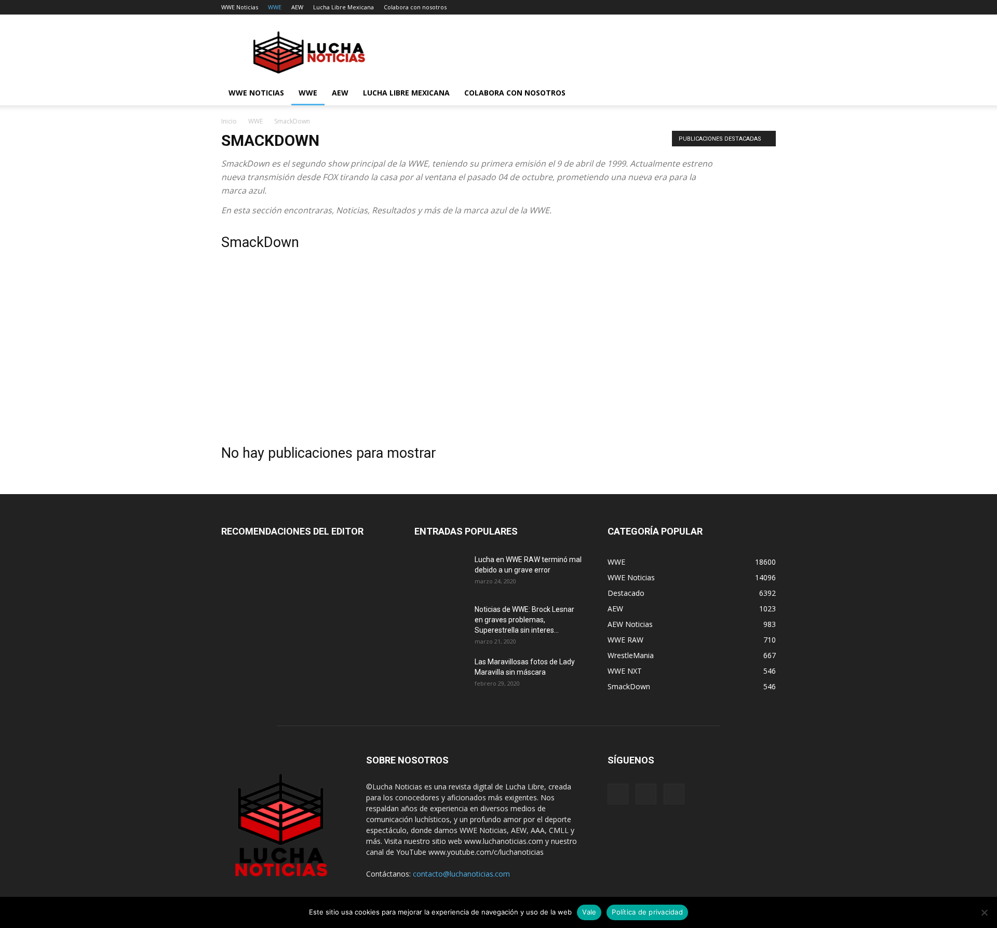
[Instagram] (646, 794)
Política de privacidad (647, 912)
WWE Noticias (239, 7)
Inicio (229, 121)
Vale (589, 912)
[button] (763, 94)
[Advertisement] (498, 349)
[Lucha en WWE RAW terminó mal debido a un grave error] (440, 572)
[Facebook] (618, 794)
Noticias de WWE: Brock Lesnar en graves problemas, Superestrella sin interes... (524, 619)
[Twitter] (674, 794)
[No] (984, 912)
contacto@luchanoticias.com (461, 874)
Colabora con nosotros (415, 7)
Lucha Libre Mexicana (343, 7)
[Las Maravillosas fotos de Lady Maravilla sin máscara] (440, 675)
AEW (297, 7)
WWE (274, 7)
